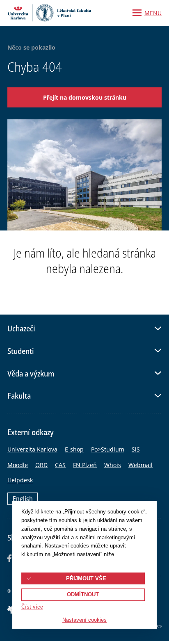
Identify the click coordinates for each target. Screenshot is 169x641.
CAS (60, 465)
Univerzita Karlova (32, 449)
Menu (153, 13)
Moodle (17, 465)
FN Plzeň (85, 465)
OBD (41, 465)
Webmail (140, 465)
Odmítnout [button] (83, 595)
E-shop (74, 449)
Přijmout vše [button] (86, 579)
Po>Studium (107, 449)
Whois (112, 465)
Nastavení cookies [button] (84, 620)
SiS (136, 449)
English (23, 498)
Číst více (32, 607)
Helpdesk (20, 480)
